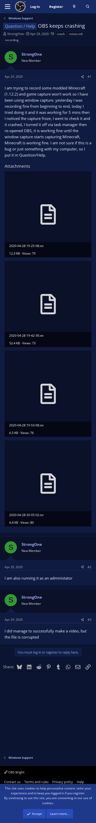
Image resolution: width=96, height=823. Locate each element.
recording (12, 40)
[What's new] (74, 7)
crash (61, 34)
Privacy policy (62, 782)
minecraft (76, 34)
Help (80, 782)
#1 (89, 76)
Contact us (12, 782)
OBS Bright (16, 772)
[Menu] (8, 6)
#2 (89, 567)
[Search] (87, 7)
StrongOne (15, 34)
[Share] (82, 76)
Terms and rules (36, 782)
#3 (89, 619)
